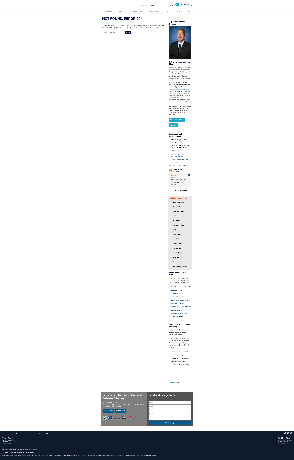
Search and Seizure (177, 303)
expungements (173, 97)
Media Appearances (178, 216)
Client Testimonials (178, 211)
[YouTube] (291, 433)
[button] (190, 170)
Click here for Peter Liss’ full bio (178, 165)
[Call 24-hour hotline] (180, 6)
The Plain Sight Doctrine (179, 313)
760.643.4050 (108, 410)
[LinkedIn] (288, 433)
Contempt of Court (177, 290)
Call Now (173, 125)
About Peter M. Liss (178, 202)
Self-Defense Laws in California (181, 307)
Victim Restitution (177, 317)
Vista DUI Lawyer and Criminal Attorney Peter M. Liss (113, 4)
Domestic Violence (178, 225)
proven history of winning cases (179, 89)
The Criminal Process (179, 262)
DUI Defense (176, 220)
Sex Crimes (176, 230)
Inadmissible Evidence (178, 297)
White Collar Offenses (179, 253)
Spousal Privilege (176, 310)
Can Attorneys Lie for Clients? (180, 287)
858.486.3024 (120, 410)
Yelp (187, 160)
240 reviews (183, 190)
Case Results (176, 207)
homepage (154, 25)
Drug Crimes (176, 257)
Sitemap (48, 433)
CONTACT (169, 11)
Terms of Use (27, 433)
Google (176, 162)
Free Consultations (176, 120)
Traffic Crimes (177, 234)
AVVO (183, 160)
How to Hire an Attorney (180, 266)
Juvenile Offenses (178, 239)
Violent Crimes (177, 243)
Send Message (170, 423)
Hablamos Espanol (175, 382)
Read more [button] (173, 184)
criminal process (178, 93)
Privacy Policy (15, 433)
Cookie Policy (38, 433)
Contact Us (5, 433)
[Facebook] (285, 433)
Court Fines (174, 293)
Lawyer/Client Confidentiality (180, 300)
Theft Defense (177, 248)
